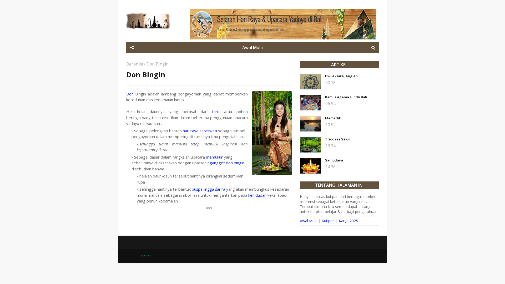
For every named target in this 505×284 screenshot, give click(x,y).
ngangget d (218, 162)
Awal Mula (308, 220)
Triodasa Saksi (337, 139)
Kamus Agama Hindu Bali (346, 97)
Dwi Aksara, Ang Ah (341, 76)
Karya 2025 (348, 220)
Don (130, 94)
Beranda (134, 64)
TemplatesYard (146, 256)
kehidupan (257, 195)
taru (215, 111)
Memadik (333, 118)
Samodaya (334, 160)
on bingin (236, 162)
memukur (214, 157)
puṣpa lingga (203, 189)
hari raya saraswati (200, 130)
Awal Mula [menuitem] (252, 47)
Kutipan (328, 220)
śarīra (220, 189)
